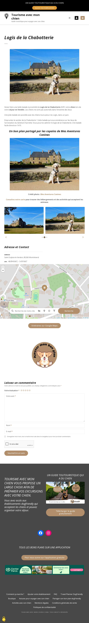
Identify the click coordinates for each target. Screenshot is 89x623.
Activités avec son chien (21, 603)
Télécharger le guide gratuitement (65, 512)
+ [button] (3, 267)
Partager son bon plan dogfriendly (67, 598)
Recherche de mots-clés (12, 311)
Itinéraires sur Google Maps (44, 325)
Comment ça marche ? (15, 594)
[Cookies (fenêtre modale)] (4, 619)
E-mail (8, 431)
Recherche (69, 311)
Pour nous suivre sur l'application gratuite (44, 557)
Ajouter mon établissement (44, 8)
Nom (7, 425)
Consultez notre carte (15, 199)
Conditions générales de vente (64, 603)
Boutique (12, 598)
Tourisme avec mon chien (25, 16)
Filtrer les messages (54, 311)
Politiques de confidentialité (44, 607)
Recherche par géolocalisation (49, 311)
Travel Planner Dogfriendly (72, 594)
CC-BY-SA (85, 318)
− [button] (3, 270)
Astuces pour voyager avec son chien (34, 598)
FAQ (55, 594)
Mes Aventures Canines (51, 194)
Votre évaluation (11, 390)
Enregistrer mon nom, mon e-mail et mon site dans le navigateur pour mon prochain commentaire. (39, 436)
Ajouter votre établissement (39, 594)
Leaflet (58, 318)
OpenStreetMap (71, 318)
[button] (6, 237)
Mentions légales (42, 603)
